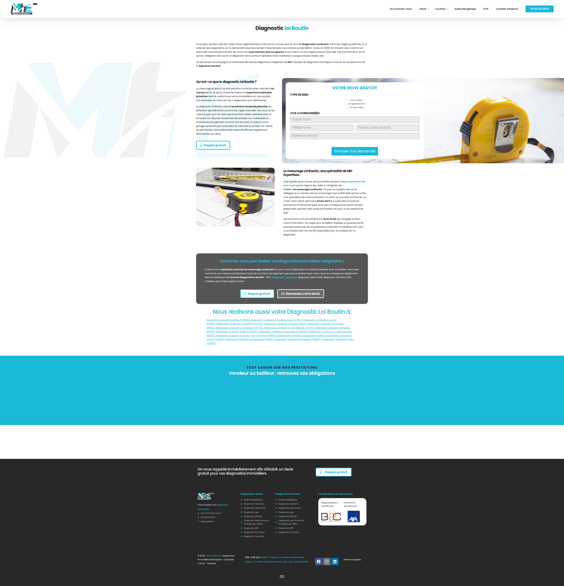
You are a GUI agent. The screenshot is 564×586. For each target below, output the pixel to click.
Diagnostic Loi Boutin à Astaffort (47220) (239, 324)
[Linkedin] (335, 561)
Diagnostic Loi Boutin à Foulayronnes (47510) (276, 320)
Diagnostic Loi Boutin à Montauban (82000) (283, 331)
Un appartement (356, 103)
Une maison (356, 100)
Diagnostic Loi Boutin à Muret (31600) (285, 324)
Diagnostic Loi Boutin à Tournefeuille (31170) (289, 328)
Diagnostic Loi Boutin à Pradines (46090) (298, 339)
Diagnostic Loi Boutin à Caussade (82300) (301, 335)
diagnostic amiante (284, 277)
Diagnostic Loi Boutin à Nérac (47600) (228, 320)
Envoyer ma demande (354, 151)
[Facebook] (318, 561)
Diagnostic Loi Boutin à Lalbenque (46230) (250, 339)
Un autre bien (356, 107)
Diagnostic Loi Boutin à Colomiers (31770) (239, 328)
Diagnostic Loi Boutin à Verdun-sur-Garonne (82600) (246, 335)
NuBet (264, 557)
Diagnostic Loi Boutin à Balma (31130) (237, 331)
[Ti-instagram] (326, 561)
